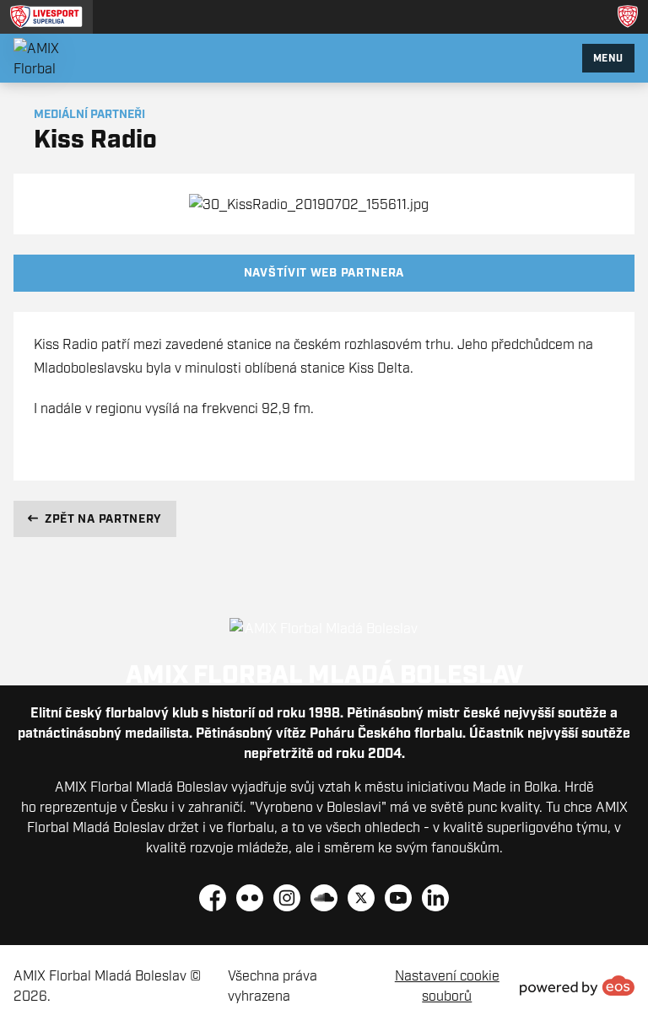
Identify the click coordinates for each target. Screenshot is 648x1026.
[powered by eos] (577, 985)
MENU (608, 57)
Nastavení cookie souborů (447, 985)
